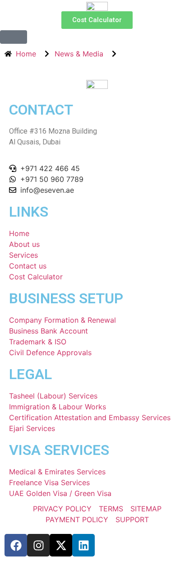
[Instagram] (38, 545)
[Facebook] (16, 545)
